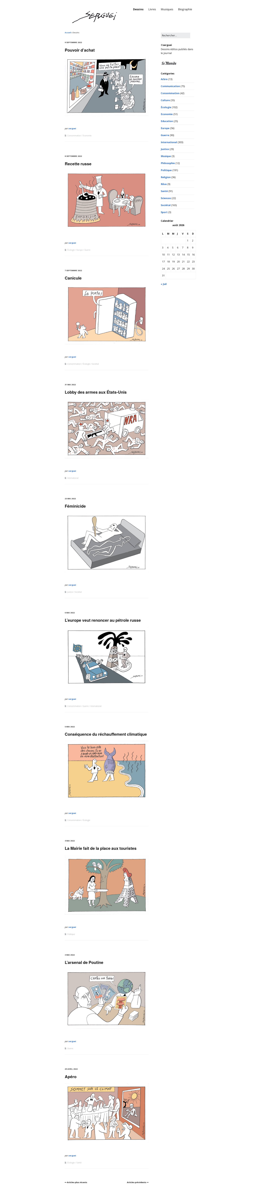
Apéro (70, 1076)
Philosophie (168, 163)
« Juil (164, 284)
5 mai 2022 (70, 727)
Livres (152, 9)
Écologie (71, 250)
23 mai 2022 (70, 498)
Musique (166, 156)
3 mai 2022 (70, 955)
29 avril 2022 (71, 1069)
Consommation (74, 135)
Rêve (164, 184)
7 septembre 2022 (73, 270)
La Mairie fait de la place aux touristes (101, 848)
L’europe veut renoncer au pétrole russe (103, 620)
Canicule (73, 278)
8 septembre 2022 (73, 156)
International (72, 478)
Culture (165, 100)
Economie (87, 135)
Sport (164, 212)
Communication (170, 86)
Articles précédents (136, 1182)
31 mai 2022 (70, 385)
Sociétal (95, 364)
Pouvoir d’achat (80, 50)
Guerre (87, 250)
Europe (79, 250)
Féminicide (75, 506)
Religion (166, 177)
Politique (71, 934)
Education (167, 121)
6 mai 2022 (70, 613)
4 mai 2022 (70, 841)
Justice (70, 592)
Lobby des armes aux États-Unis (96, 392)
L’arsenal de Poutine (84, 962)
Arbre (164, 79)
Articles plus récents (77, 1182)
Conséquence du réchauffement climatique (106, 734)
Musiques (167, 9)
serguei (72, 128)
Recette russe (78, 164)
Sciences (166, 198)
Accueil (68, 32)
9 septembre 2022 (73, 42)
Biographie (185, 9)
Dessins (138, 9)
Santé (78, 1162)
